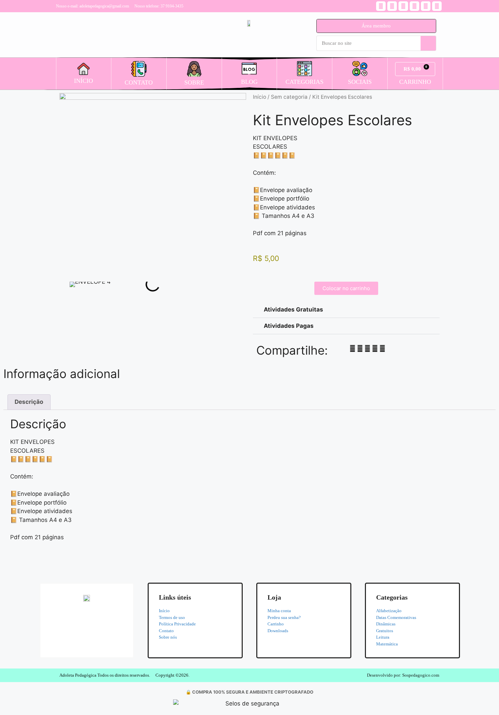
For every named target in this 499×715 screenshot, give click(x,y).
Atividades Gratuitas (293, 309)
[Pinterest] (414, 6)
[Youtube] (392, 6)
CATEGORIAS (304, 81)
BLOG (249, 81)
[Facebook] (437, 6)
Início (259, 97)
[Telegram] (425, 6)
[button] (73, 284)
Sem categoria (289, 97)
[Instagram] (381, 6)
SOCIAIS (360, 81)
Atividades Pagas (289, 325)
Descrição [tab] (29, 401)
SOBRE (194, 82)
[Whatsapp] (403, 6)
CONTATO (139, 82)
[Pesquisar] (428, 43)
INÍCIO (83, 80)
